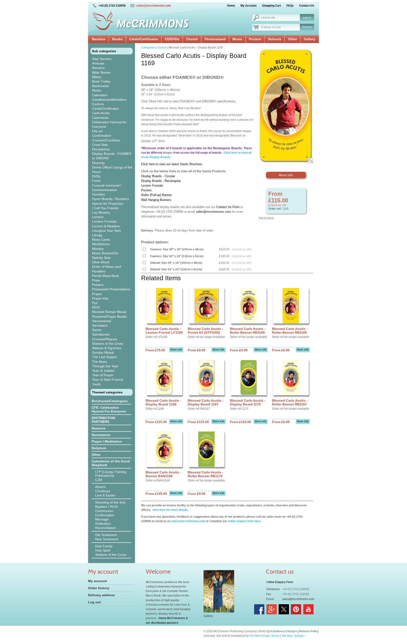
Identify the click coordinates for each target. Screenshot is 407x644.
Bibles (96, 77)
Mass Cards (101, 239)
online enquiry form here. (244, 521)
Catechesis (100, 118)
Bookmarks (100, 86)
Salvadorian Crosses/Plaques (104, 336)
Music (237, 39)
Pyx (95, 303)
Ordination (103, 523)
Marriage (102, 519)
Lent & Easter (105, 495)
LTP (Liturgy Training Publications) (110, 473)
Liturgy (97, 235)
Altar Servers (101, 59)
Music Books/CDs (105, 253)
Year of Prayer (103, 375)
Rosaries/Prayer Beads (109, 316)
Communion (104, 511)
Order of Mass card (106, 266)
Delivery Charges (285, 631)
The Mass (99, 362)
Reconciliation (105, 528)
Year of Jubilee (103, 370)
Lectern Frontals (104, 221)
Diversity (98, 163)
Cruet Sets (100, 145)
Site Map (287, 635)
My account (97, 581)
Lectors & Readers (106, 226)
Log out (94, 602)
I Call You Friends (105, 208)
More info (286, 175)
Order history (98, 588)
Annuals (98, 63)
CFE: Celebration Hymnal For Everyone (109, 409)
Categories (148, 47)
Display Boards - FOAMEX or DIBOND (111, 156)
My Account (248, 5)
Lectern (97, 217)
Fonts (96, 181)
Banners (98, 39)
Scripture (99, 448)
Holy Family (104, 546)
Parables (98, 271)
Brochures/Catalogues (110, 401)
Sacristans (100, 325)
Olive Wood (100, 262)
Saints (96, 330)
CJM (98, 480)
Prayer (97, 294)
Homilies (98, 194)
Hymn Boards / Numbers (110, 199)
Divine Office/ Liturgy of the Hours (112, 169)
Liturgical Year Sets (106, 230)
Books (117, 39)
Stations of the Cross (107, 343)
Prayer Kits (100, 298)
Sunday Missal (103, 352)
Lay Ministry (101, 212)
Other (292, 39)
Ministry (98, 249)
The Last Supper (104, 357)
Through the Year (105, 366)
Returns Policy (309, 631)
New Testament (106, 539)
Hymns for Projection (107, 203)
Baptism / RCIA (106, 506)
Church (192, 39)
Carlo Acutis (101, 113)
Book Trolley (101, 81)
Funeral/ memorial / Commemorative (106, 188)
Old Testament (106, 535)
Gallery (309, 39)
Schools (274, 39)
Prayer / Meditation (107, 441)
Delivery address (101, 595)
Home (231, 5)
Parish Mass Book (105, 276)
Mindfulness (101, 244)
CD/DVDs (172, 39)
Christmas (102, 491)
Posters (255, 39)
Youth (96, 384)
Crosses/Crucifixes (106, 140)
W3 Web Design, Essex (264, 635)
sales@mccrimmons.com (153, 5)
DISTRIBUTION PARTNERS (103, 420)
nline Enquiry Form (280, 582)
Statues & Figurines (106, 348)
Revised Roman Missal (109, 312)
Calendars (99, 95)
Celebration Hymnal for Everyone (109, 124)
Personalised (215, 39)
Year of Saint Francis (107, 379)
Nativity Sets (101, 258)
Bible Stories (101, 72)
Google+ (299, 635)
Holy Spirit (102, 550)
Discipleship (101, 149)
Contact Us (306, 5)
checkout (307, 26)
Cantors (98, 104)
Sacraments (101, 435)
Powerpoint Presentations (111, 289)
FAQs (290, 5)
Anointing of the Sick (110, 502)
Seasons (99, 428)
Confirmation (101, 135)
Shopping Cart (271, 5)
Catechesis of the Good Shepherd (111, 463)
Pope (96, 280)
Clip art (97, 131)
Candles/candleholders (109, 99)
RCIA (96, 307)
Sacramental (101, 321)
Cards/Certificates (143, 39)
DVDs (96, 176)
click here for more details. (170, 510)
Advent (100, 487)
